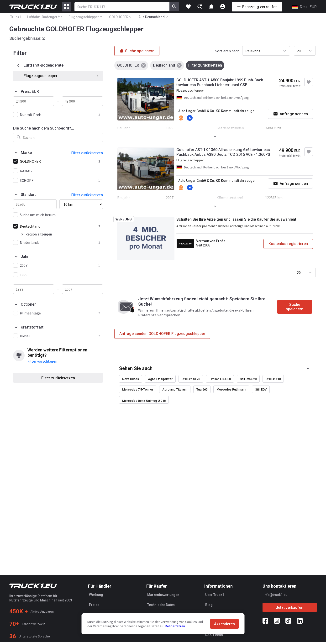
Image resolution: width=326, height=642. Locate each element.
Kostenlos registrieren (288, 243)
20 (299, 50)
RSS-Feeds (214, 635)
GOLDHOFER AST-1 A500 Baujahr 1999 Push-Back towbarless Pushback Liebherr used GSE (219, 82)
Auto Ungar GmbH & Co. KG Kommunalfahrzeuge (216, 111)
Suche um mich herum (38, 214)
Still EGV (261, 389)
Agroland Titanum (174, 389)
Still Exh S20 (248, 379)
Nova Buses (130, 379)
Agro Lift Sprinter (160, 379)
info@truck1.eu (275, 595)
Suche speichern (294, 306)
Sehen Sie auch (135, 368)
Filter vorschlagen (42, 361)
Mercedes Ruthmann (231, 389)
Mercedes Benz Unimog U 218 (144, 400)
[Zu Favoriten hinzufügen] (308, 82)
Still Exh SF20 (191, 379)
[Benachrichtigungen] (211, 6)
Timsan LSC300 (220, 379)
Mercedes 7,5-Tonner (137, 389)
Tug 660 (201, 389)
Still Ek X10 (273, 379)
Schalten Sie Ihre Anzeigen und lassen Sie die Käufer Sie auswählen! (236, 219)
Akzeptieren (224, 624)
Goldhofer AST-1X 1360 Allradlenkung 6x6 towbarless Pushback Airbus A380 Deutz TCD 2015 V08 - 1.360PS (223, 152)
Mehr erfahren (175, 626)
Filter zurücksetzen (58, 378)
